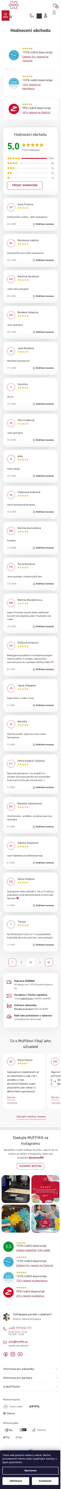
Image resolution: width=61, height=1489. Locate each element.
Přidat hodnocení (24, 185)
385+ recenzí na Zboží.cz (36, 112)
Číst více (11, 1097)
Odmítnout (16, 1481)
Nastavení (30, 1470)
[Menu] (5, 15)
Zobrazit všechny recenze (31, 1116)
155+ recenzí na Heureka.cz (31, 1281)
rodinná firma (26, 998)
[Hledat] (39, 16)
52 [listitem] (49, 962)
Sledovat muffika (30, 1166)
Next (55, 1081)
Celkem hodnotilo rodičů (33, 1250)
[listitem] (21, 962)
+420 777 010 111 (20, 1328)
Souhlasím (45, 1481)
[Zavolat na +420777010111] (32, 15)
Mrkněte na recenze (23, 1009)
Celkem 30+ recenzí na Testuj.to (34, 1265)
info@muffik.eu (18, 1341)
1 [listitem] (12, 962)
